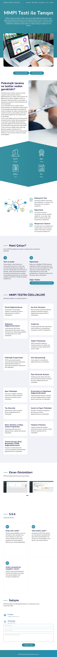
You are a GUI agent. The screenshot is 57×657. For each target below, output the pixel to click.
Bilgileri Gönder (28, 645)
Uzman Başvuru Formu (21, 73)
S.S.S (47, 2)
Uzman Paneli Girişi (37, 73)
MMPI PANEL (35, 2)
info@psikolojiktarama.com (13, 616)
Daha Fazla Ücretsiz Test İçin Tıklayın (42, 283)
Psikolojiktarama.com (33, 654)
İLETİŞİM (51, 2)
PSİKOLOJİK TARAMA (11, 3)
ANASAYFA (28, 2)
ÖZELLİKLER (42, 2)
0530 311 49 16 (11, 623)
